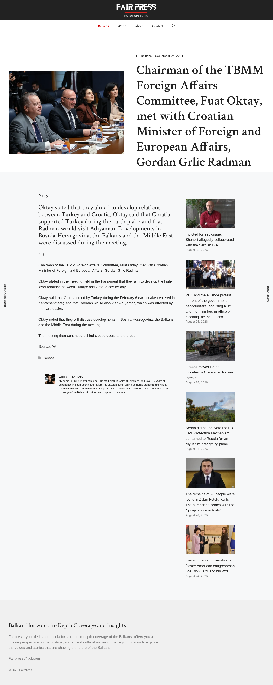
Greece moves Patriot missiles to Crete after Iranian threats (209, 372)
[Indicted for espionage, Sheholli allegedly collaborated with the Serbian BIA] (210, 225)
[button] (173, 26)
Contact (157, 26)
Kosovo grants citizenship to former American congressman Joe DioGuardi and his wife (210, 565)
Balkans (103, 26)
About (139, 26)
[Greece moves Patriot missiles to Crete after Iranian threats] (210, 358)
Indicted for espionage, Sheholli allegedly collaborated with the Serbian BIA (210, 239)
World (121, 26)
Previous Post (5, 295)
